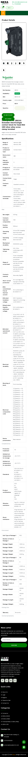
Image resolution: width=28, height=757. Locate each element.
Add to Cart (9, 115)
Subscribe (14, 645)
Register (4, 697)
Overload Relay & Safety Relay (10, 721)
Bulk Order (8, 119)
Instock (17, 93)
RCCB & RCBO (6, 719)
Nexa (13, 754)
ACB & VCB (5, 724)
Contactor (5, 713)
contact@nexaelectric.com (20, 2)
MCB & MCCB (6, 716)
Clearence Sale (6, 700)
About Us (5, 692)
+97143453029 (17, 4)
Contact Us (5, 703)
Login (3, 695)
